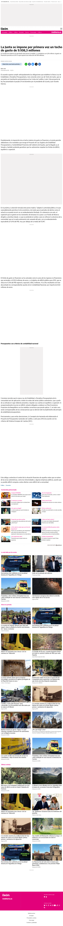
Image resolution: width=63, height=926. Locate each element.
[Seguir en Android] (44, 896)
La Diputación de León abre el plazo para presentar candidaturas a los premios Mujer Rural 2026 (46, 863)
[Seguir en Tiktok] (57, 905)
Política (10, 32)
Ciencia (27, 32)
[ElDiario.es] (56, 32)
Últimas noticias (6, 764)
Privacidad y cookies (31, 918)
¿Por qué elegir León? (39, 730)
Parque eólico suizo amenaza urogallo (25, 1)
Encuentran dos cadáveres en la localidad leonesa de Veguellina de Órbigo (14, 574)
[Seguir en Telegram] (50, 905)
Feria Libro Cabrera (47, 1)
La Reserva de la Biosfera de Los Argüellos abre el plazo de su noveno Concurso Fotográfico (47, 786)
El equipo (31, 915)
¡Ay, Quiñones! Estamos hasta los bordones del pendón (47, 812)
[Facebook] (29, 64)
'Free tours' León (54, 1)
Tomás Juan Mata (36, 575)
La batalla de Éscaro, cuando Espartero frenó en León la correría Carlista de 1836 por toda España (46, 653)
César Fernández (5, 630)
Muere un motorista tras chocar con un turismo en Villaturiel (13, 652)
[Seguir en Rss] (44, 907)
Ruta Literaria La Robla (14, 1)
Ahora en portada (6, 604)
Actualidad (4, 32)
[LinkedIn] (39, 64)
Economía (8, 485)
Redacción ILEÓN (5, 601)
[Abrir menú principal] (61, 28)
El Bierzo (40, 32)
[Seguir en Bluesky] (44, 905)
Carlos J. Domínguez (5, 683)
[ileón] (10, 895)
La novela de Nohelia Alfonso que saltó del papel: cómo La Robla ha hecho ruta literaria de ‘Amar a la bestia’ (15, 627)
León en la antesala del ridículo (42, 573)
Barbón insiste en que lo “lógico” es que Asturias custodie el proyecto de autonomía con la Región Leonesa (15, 731)
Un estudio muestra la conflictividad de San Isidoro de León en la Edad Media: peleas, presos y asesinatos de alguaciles (46, 705)
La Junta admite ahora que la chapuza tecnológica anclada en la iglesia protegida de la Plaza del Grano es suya (15, 679)
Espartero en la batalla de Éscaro (37, 1)
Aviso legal (31, 920)
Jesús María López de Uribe (38, 656)
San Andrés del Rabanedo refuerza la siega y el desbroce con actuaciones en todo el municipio (47, 837)
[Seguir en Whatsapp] (59, 905)
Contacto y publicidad (32, 922)
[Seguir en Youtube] (55, 905)
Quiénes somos (31, 913)
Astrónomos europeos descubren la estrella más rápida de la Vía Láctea (46, 596)
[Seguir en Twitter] (46, 905)
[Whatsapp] (26, 64)
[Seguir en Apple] (46, 896)
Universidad (33, 32)
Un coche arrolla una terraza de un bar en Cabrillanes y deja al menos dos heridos (14, 756)
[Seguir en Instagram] (52, 905)
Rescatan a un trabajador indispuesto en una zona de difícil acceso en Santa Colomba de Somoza (15, 787)
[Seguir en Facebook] (48, 905)
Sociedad (21, 32)
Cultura (16, 32)
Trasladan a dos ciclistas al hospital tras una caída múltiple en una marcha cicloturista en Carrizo (15, 597)
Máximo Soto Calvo (36, 815)
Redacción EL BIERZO (37, 683)
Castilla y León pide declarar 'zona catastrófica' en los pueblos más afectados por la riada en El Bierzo (15, 705)
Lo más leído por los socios (9, 552)
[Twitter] (36, 64)
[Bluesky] (32, 64)
